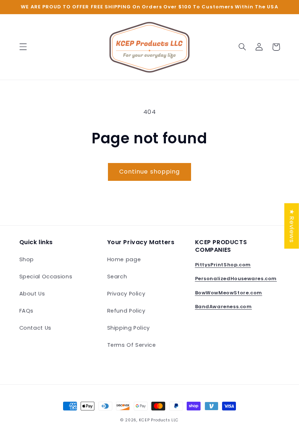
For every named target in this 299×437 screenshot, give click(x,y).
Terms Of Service (131, 345)
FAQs (26, 310)
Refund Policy (126, 310)
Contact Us (35, 327)
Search (117, 276)
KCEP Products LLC (159, 420)
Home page (124, 259)
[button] (23, 47)
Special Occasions (46, 276)
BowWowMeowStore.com (228, 292)
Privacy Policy (126, 293)
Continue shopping (149, 171)
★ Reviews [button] (292, 226)
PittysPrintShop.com (223, 264)
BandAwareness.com (223, 306)
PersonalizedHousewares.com (236, 278)
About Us (32, 293)
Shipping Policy (128, 327)
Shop (26, 259)
